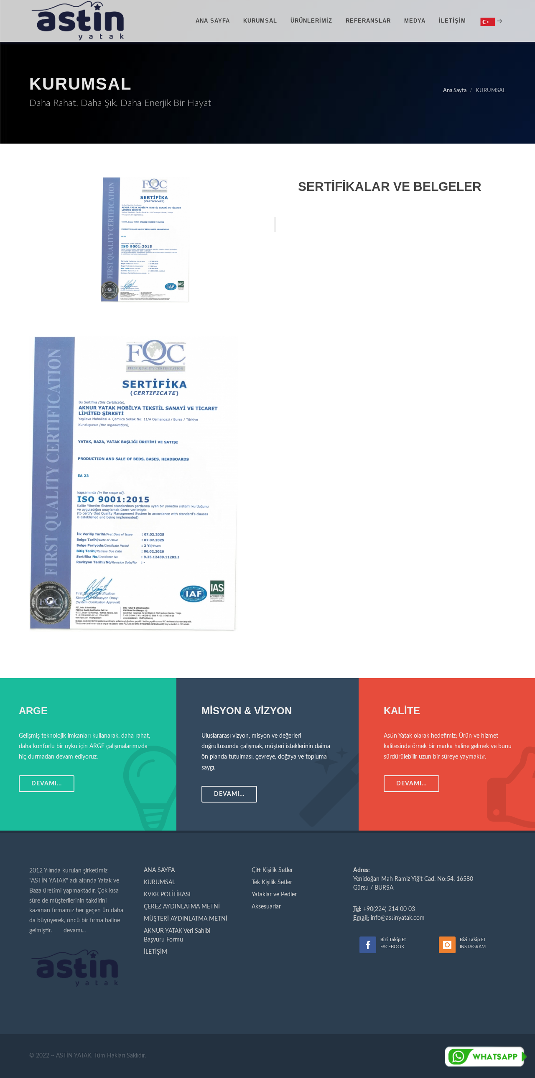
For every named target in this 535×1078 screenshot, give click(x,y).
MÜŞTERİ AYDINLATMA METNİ (185, 919)
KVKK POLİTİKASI (167, 895)
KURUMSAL (159, 882)
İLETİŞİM (155, 952)
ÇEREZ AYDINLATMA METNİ (182, 907)
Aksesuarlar (266, 907)
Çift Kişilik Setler (272, 870)
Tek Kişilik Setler (272, 882)
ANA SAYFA (159, 870)
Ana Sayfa (454, 90)
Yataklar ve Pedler (274, 895)
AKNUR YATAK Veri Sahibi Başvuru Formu (177, 935)
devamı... (75, 931)
